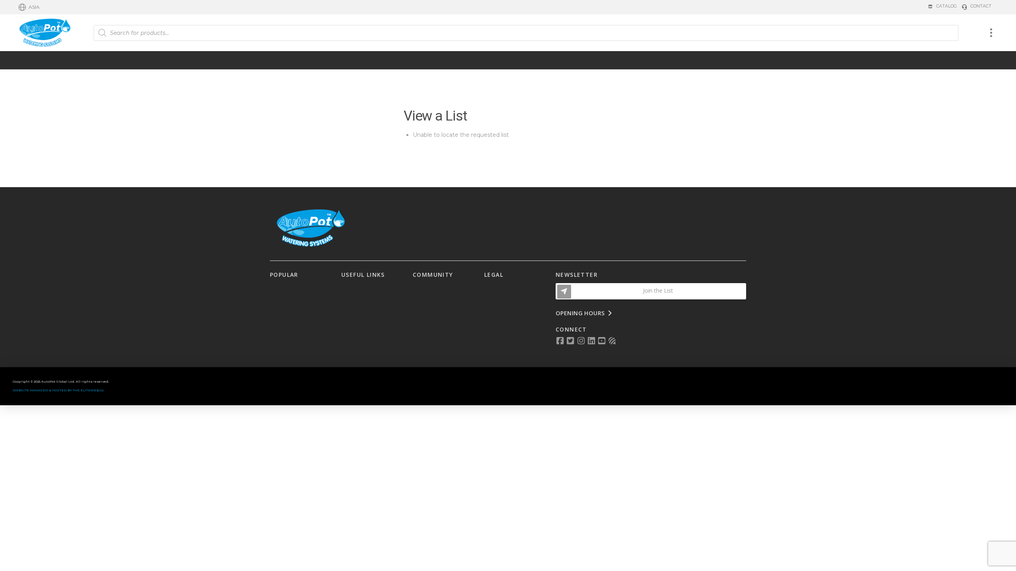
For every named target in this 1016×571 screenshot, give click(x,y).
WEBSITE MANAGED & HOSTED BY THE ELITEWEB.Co (58, 390)
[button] (29, 7)
